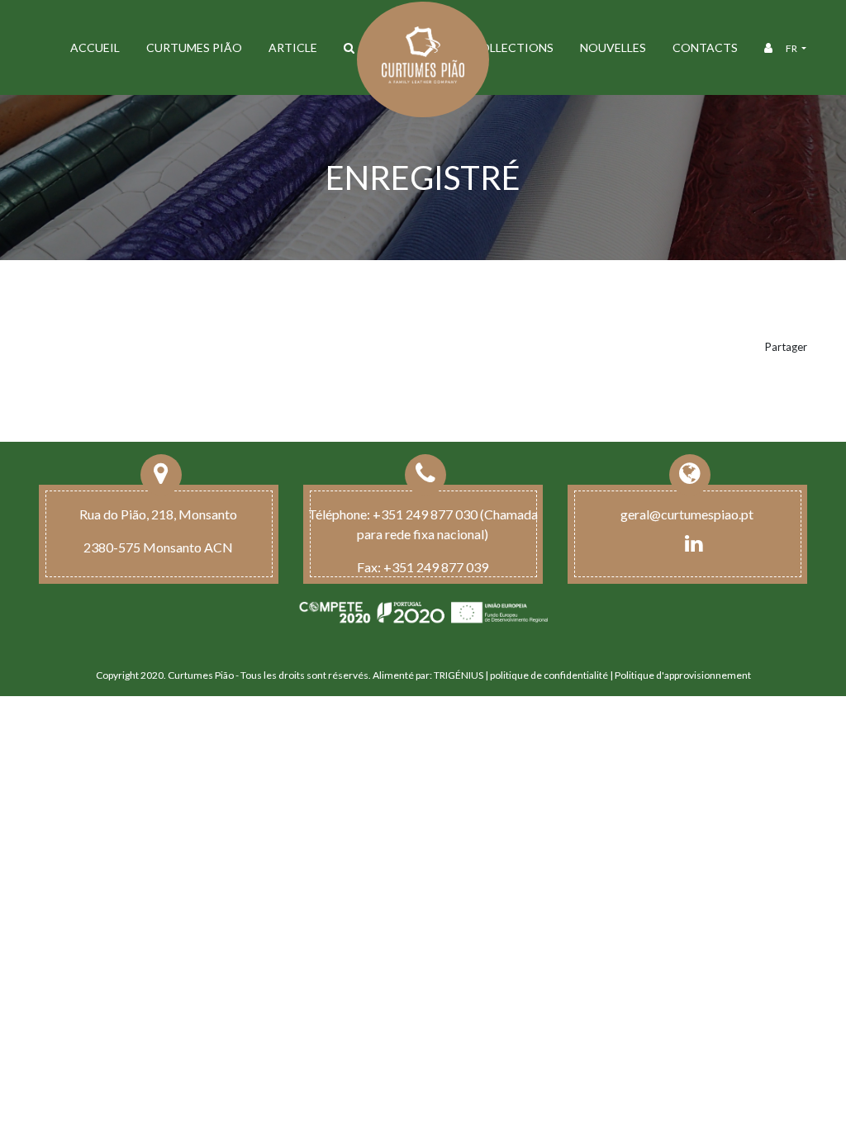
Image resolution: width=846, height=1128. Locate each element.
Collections (513, 47)
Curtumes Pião (194, 47)
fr (792, 48)
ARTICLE (293, 47)
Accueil (95, 47)
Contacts (705, 47)
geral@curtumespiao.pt (686, 514)
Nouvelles (613, 47)
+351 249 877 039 (435, 567)
